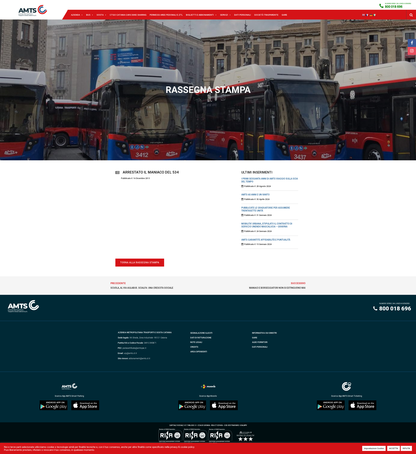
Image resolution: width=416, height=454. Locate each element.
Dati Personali (242, 15)
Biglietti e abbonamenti (200, 15)
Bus (88, 15)
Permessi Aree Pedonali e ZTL (166, 15)
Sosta (100, 15)
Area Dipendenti (198, 352)
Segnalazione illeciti (201, 333)
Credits (194, 347)
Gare (284, 15)
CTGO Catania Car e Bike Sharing (128, 15)
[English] (364, 15)
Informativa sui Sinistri (264, 333)
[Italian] (375, 15)
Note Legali (196, 342)
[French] (368, 15)
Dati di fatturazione (200, 338)
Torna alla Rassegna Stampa (139, 262)
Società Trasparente (266, 15)
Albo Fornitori (259, 342)
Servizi (224, 15)
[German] (371, 15)
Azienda (75, 15)
